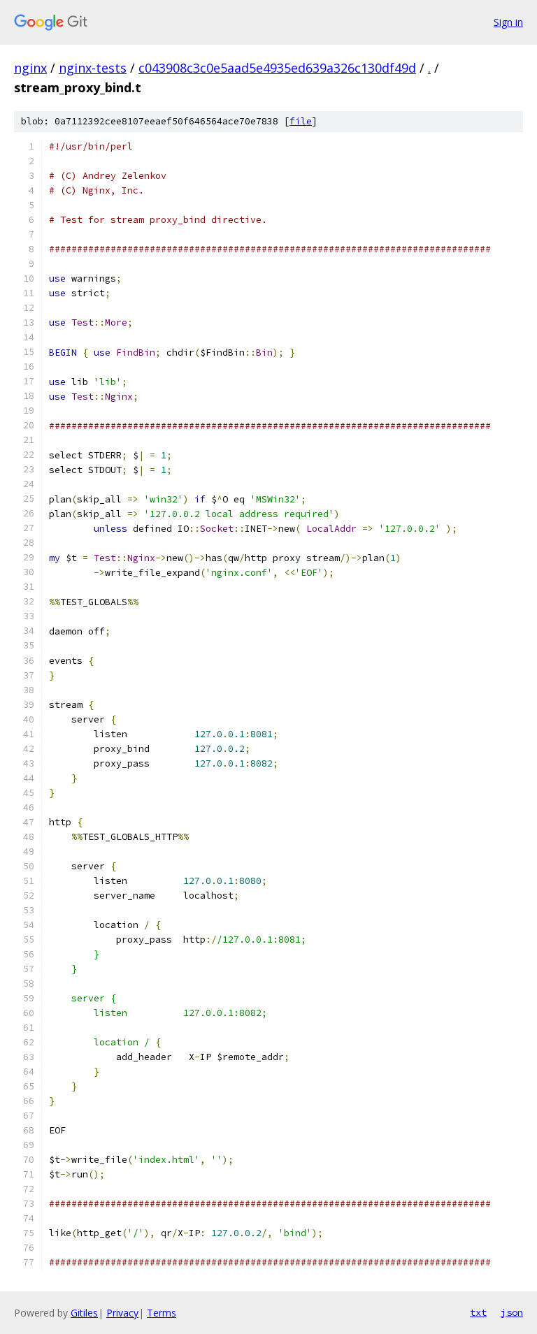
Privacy (122, 1312)
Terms (161, 1312)
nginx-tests (93, 67)
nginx (30, 67)
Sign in (508, 22)
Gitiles (84, 1312)
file (300, 121)
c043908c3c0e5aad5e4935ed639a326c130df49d (277, 67)
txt (478, 1312)
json (512, 1312)
